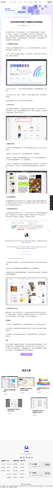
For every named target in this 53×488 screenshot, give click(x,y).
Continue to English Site (26, 254)
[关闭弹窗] (49, 231)
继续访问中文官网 (26, 251)
